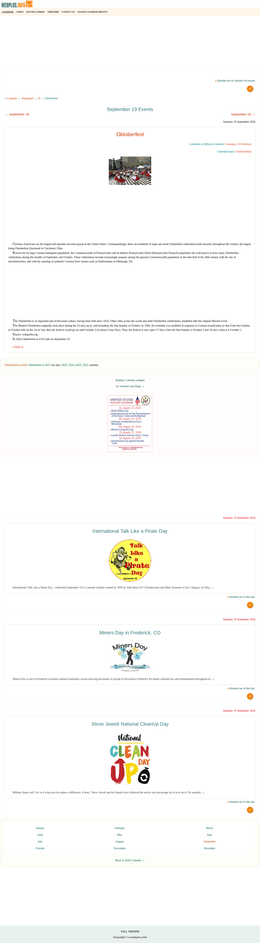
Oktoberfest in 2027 (39, 364)
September (27, 98)
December (209, 848)
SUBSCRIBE (52, 12)
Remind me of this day (242, 596)
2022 (85, 364)
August (119, 841)
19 (38, 98)
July (40, 841)
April (40, 834)
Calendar (12, 98)
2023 (78, 364)
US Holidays (244, 144)
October (40, 848)
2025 (64, 364)
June (209, 834)
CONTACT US (68, 12)
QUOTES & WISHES (35, 12)
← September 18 (17, 114)
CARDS (19, 12)
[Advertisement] (106, 44)
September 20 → (243, 114)
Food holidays (244, 151)
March (209, 828)
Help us (19, 346)
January (40, 828)
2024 (71, 364)
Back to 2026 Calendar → (130, 860)
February (120, 828)
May (119, 834)
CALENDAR (7, 12)
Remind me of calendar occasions (236, 80)
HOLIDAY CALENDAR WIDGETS (92, 12)
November (120, 848)
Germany (231, 144)
